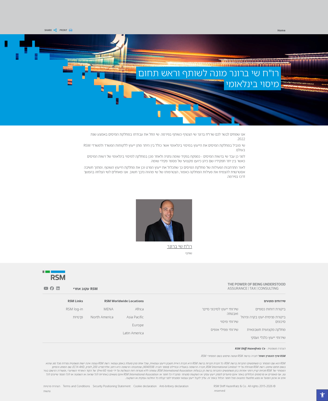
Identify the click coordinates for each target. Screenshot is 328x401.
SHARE (48, 30)
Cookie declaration (145, 386)
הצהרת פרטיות (51, 386)
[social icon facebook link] (51, 288)
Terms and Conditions (76, 386)
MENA (108, 309)
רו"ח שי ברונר (179, 246)
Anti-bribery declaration (173, 386)
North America (102, 317)
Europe (138, 325)
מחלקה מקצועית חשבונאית (266, 329)
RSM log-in (74, 309)
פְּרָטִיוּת (78, 317)
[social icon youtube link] (45, 288)
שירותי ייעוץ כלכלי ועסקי (268, 337)
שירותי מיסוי (229, 321)
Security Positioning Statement (112, 386)
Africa (139, 309)
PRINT (63, 30)
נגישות (46, 391)
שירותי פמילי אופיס (224, 329)
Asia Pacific (135, 317)
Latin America (133, 333)
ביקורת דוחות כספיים (270, 309)
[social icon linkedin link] (57, 288)
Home (281, 30)
